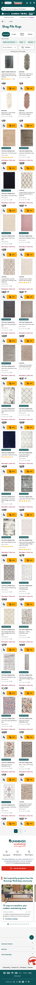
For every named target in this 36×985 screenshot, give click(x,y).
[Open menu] (2, 3)
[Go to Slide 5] (15, 924)
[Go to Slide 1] (8, 924)
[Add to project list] (3, 88)
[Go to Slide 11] (26, 924)
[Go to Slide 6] (17, 924)
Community (6, 967)
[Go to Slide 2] (9, 924)
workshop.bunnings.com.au (22, 863)
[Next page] (25, 831)
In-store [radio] (14, 34)
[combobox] (18, 9)
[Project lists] (30, 3)
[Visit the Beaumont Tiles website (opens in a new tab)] (5, 14)
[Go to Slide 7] (19, 924)
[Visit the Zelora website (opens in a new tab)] (15, 14)
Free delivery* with (24, 17)
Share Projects (29, 855)
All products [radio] (6, 34)
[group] (18, 34)
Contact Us (14, 967)
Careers (30, 967)
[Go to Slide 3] (11, 924)
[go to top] (31, 937)
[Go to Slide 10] (24, 924)
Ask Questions (17, 855)
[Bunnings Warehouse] (18, 3)
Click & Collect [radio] (22, 34)
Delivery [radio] (30, 34)
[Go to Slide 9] (22, 924)
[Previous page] (11, 831)
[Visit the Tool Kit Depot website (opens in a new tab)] (24, 14)
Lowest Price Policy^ (9, 17)
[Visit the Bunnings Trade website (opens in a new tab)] (32, 14)
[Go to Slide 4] (13, 924)
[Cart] (34, 3)
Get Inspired (6, 855)
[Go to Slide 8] (21, 924)
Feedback (23, 967)
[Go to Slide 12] (28, 924)
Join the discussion (19, 868)
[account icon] (27, 3)
